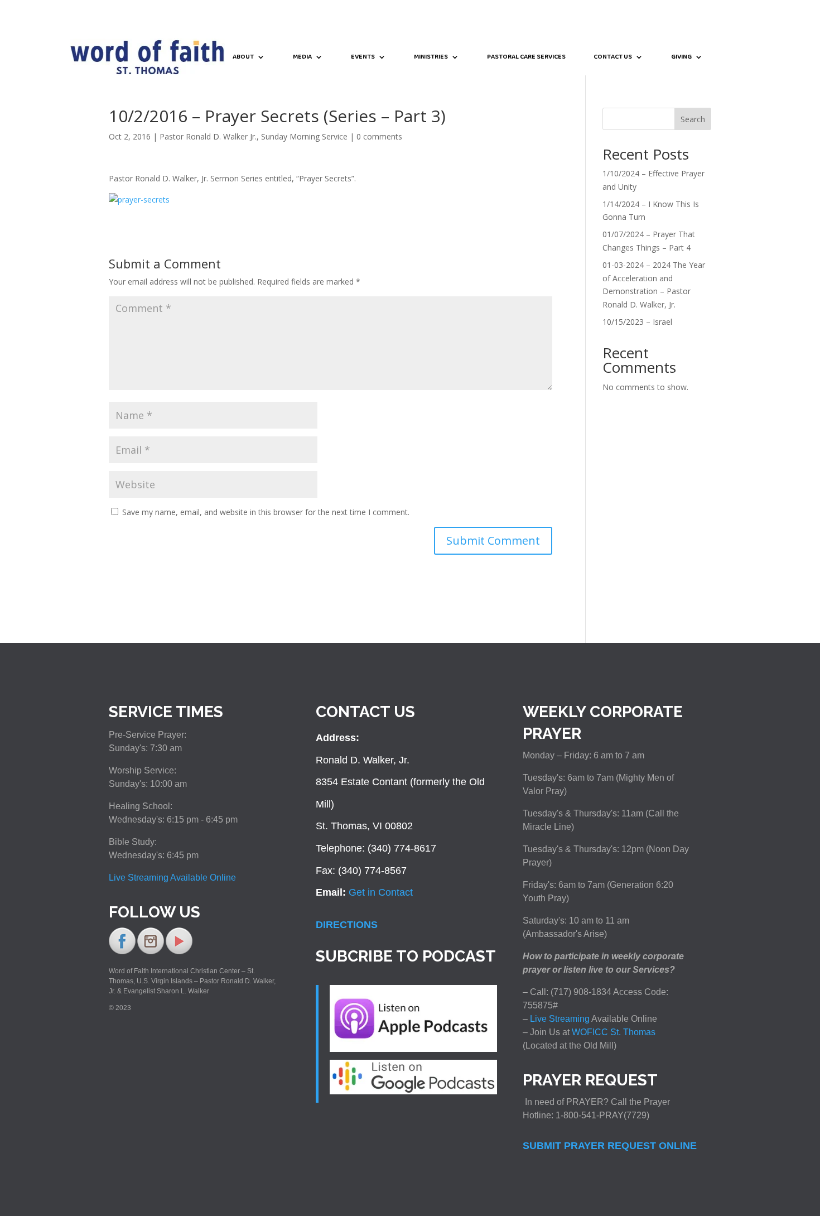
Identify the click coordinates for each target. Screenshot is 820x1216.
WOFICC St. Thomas (613, 1032)
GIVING (681, 58)
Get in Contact (381, 892)
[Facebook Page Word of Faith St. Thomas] (122, 952)
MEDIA (302, 58)
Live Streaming (559, 1018)
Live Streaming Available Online (172, 877)
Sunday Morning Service (304, 136)
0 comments (379, 136)
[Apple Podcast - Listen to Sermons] (413, 1048)
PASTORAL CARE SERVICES (526, 58)
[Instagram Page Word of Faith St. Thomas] (150, 952)
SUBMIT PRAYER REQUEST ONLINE (610, 1145)
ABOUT (243, 58)
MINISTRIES (431, 58)
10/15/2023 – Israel (637, 321)
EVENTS (363, 58)
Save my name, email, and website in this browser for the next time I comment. (265, 512)
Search (693, 119)
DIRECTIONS (347, 924)
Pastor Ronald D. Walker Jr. (208, 136)
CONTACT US (613, 58)
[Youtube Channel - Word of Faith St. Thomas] (179, 952)
